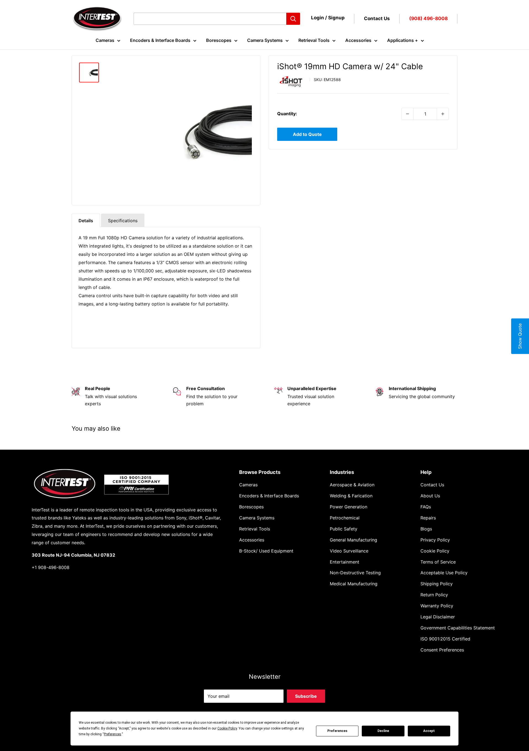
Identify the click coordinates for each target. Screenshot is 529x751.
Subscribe (306, 696)
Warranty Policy (436, 605)
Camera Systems (265, 40)
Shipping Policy (436, 583)
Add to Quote (307, 134)
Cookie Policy (434, 551)
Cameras (105, 40)
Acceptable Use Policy (444, 572)
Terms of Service (438, 562)
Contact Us (377, 18)
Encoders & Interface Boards (160, 40)
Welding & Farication (351, 495)
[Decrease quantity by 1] (407, 114)
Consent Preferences (442, 650)
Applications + (402, 40)
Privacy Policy (435, 540)
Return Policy (434, 594)
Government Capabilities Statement (457, 628)
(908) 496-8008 (428, 18)
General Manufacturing (353, 540)
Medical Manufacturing (353, 583)
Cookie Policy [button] (227, 728)
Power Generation (348, 506)
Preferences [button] (112, 734)
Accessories (358, 40)
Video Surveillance (349, 551)
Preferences (337, 731)
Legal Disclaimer (437, 616)
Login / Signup (328, 17)
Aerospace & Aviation (352, 484)
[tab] (86, 220)
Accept (429, 731)
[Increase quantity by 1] (443, 114)
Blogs (426, 529)
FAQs (425, 506)
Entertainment (344, 562)
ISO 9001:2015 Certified (445, 639)
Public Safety (343, 529)
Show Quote (520, 336)
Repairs (428, 518)
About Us (430, 495)
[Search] (293, 19)
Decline (383, 731)
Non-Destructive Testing (355, 572)
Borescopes (218, 40)
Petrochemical (345, 518)
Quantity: (287, 113)
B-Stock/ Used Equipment (266, 551)
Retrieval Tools (314, 40)
